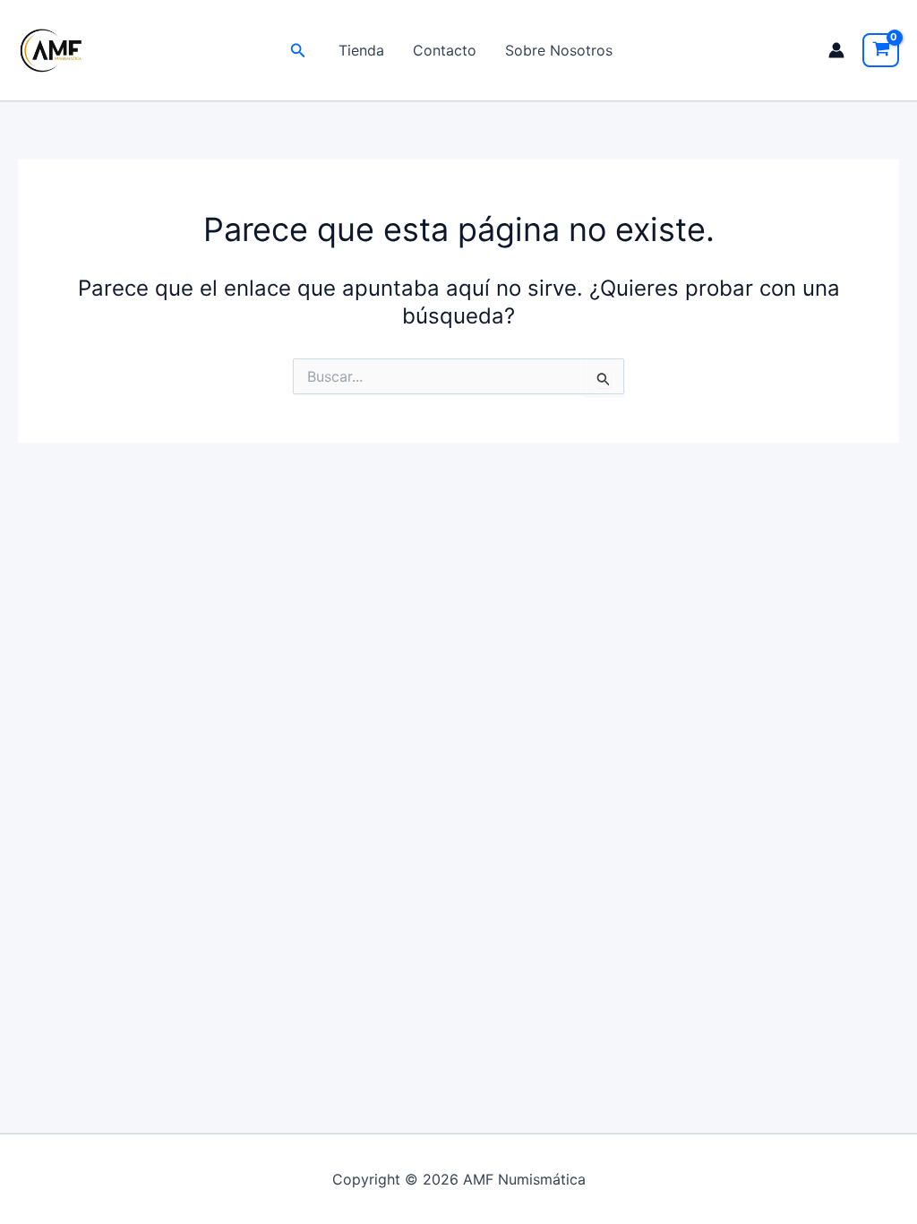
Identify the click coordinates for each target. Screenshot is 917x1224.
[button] (298, 50)
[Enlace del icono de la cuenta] (836, 50)
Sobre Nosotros (559, 50)
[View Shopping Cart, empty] (880, 50)
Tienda (361, 50)
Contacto (444, 50)
